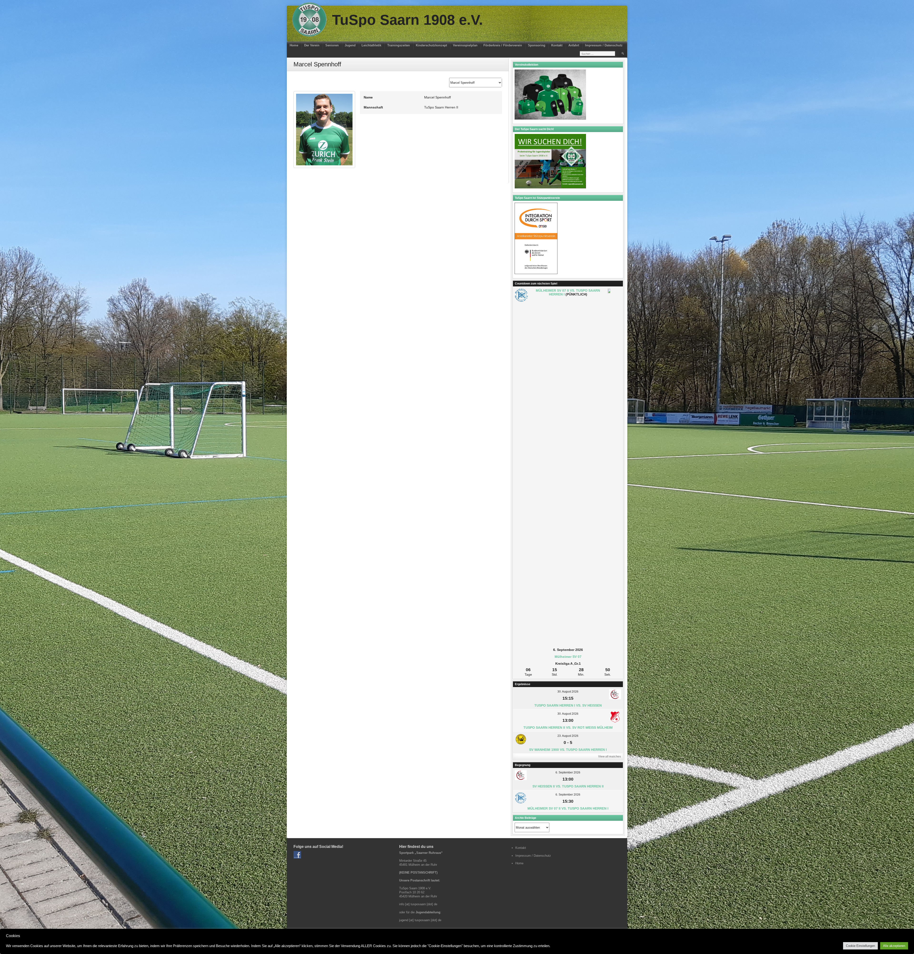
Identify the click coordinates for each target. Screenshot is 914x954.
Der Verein (311, 45)
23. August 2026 (567, 736)
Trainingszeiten (398, 45)
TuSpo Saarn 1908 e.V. (407, 20)
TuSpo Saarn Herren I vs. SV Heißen (568, 705)
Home (294, 45)
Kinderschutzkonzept (431, 45)
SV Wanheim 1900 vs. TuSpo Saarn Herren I (568, 750)
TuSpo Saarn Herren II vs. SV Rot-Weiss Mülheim (568, 727)
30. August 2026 (567, 691)
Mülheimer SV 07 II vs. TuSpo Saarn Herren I (567, 808)
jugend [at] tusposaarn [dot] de (420, 920)
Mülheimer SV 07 (568, 657)
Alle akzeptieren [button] (894, 946)
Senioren (332, 45)
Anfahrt (573, 45)
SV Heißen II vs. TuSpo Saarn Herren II (568, 786)
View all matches (609, 756)
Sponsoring (536, 45)
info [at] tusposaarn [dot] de (418, 904)
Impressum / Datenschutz (604, 45)
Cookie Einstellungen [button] (860, 946)
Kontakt (556, 45)
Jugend (350, 45)
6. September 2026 (568, 772)
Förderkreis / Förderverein (502, 45)
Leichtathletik (371, 45)
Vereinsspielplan (465, 45)
